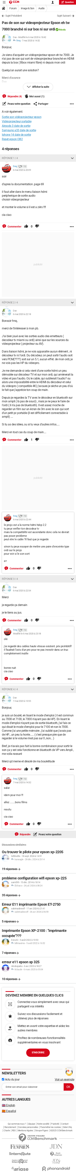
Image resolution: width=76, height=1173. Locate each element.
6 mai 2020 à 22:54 (22, 590)
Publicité (55, 1124)
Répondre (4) (14, 96)
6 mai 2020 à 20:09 (22, 170)
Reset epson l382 (12, 139)
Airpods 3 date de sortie (16, 126)
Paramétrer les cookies (50, 1127)
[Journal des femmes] (20, 1146)
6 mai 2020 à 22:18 (22, 314)
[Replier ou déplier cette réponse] (72, 158)
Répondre (25, 834)
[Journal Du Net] (56, 1146)
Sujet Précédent (13, 15)
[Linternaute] (20, 1154)
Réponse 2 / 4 (10, 302)
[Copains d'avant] (20, 1161)
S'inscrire (38, 1052)
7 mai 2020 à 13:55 (22, 701)
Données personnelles (28, 1127)
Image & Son (27, 8)
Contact (64, 1124)
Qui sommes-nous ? (17, 1124)
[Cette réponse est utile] (26, 226)
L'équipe (31, 1124)
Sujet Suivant (64, 15)
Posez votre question (18, 103)
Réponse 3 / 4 (10, 578)
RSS (14, 1130)
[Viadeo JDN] (56, 1161)
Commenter (14, 226)
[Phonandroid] (56, 1168)
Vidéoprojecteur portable (16, 121)
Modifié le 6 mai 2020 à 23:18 (27, 633)
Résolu (62, 29)
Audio (41, 8)
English (8, 1105)
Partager (43, 103)
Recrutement (10, 1127)
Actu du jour (12, 1079)
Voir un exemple (64, 1079)
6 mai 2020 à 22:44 (22, 519)
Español (9, 1111)
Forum (13, 8)
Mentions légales (25, 1130)
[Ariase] (20, 1169)
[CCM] (14, 2)
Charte (7, 1130)
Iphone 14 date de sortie (16, 134)
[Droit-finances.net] (56, 1154)
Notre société (43, 1124)
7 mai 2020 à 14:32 (31, 40)
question (69, 2)
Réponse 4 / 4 (10, 689)
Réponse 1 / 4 (10, 158)
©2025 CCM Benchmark (61, 1130)
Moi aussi (36, 96)
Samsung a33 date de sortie (19, 130)
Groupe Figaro (41, 1130)
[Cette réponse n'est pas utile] (37, 226)
